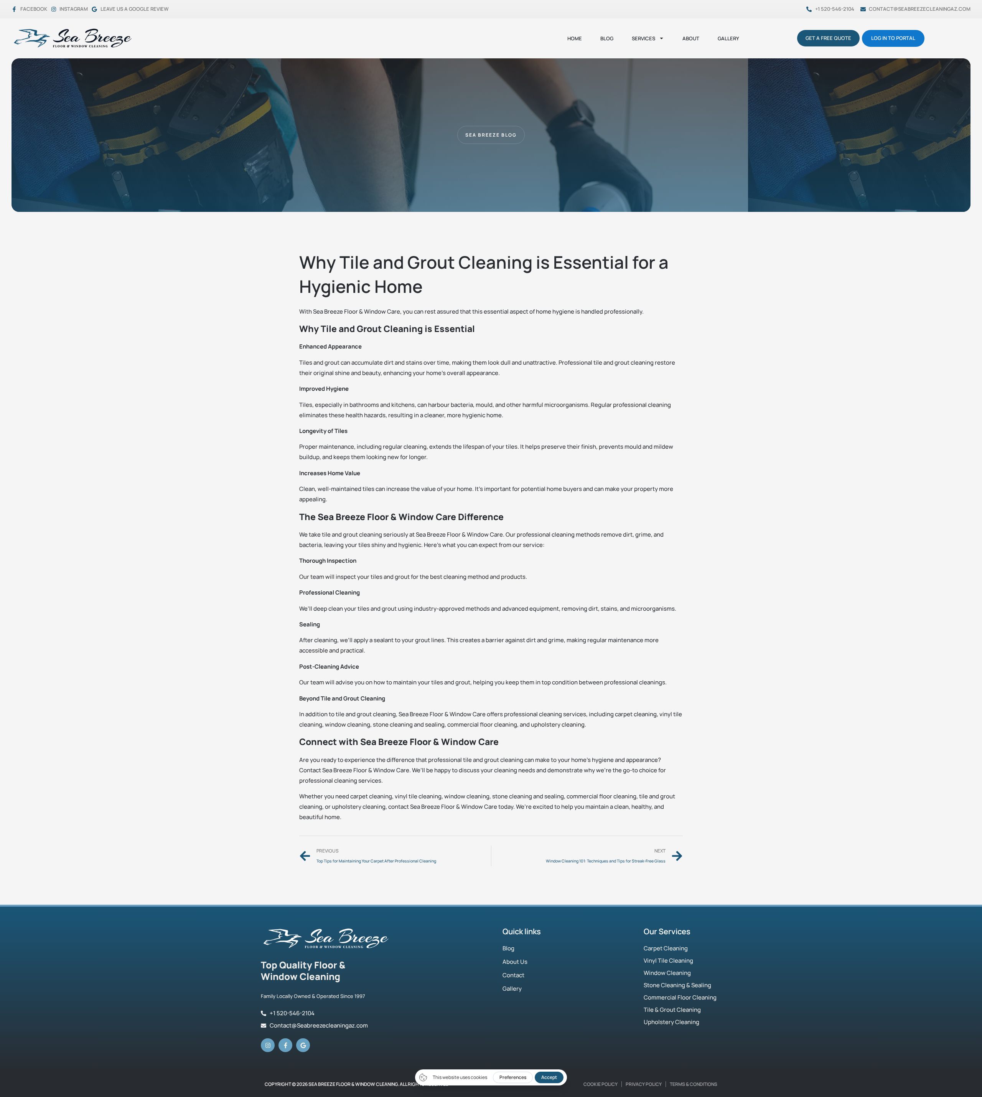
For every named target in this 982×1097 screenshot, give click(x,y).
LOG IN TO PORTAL (893, 38)
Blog (606, 38)
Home (574, 38)
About (690, 38)
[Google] (303, 1045)
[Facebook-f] (285, 1045)
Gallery (728, 38)
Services (643, 38)
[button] (491, 135)
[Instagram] (268, 1045)
